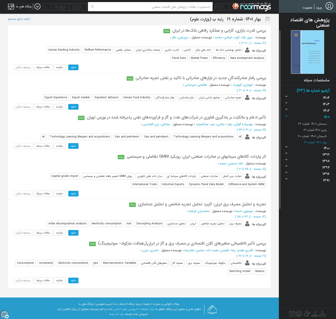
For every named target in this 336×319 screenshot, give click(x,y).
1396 (326, 174)
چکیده (59, 67)
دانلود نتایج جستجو (19, 19)
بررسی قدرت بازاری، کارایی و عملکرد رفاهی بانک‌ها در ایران (219, 30)
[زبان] (37, 6)
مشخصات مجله (317, 80)
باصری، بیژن (150, 250)
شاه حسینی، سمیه (231, 163)
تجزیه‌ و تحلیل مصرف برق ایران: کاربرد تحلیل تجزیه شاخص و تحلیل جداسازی (202, 204)
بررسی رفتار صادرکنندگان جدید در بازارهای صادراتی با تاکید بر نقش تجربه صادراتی (201, 78)
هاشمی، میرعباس (196, 84)
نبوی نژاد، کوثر (244, 37)
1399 (326, 154)
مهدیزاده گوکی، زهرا (240, 124)
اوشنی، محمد (223, 37)
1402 (326, 110)
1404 (326, 98)
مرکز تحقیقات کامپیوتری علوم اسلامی (134, 309)
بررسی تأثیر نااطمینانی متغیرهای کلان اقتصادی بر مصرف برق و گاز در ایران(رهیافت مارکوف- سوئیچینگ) (182, 243)
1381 (326, 180)
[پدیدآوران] (306, 315)
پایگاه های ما (86, 304)
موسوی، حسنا (244, 211)
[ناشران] (299, 315)
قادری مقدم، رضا (242, 250)
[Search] (92, 6)
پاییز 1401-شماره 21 (315, 130)
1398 (326, 161)
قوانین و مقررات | (160, 304)
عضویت (307, 7)
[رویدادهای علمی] (292, 315)
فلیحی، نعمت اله (218, 250)
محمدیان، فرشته (199, 211)
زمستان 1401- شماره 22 (312, 123)
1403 (326, 104)
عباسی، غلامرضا (194, 250)
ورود (319, 7)
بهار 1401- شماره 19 (315, 142)
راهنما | (146, 304)
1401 (327, 117)
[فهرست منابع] (322, 315)
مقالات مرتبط (43, 67)
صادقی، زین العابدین (156, 124)
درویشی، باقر (180, 37)
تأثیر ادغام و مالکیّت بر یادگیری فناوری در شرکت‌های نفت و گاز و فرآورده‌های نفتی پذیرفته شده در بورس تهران (176, 117)
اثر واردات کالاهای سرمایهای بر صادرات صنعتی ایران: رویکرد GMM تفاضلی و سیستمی (196, 156)
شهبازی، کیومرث (242, 84)
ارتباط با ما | (119, 304)
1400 (327, 148)
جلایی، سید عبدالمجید (210, 124)
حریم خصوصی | (103, 304)
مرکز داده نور (117, 314)
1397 (326, 167)
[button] (307, 52)
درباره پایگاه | (134, 304)
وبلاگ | (175, 304)
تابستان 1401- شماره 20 (312, 136)
